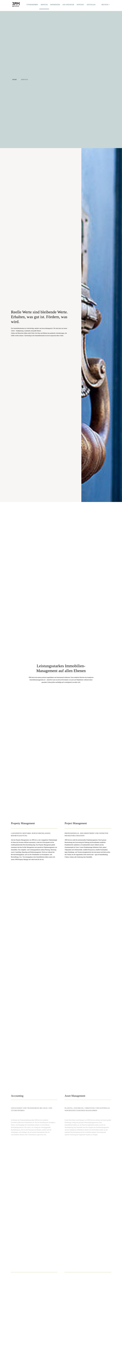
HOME (14, 79)
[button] (105, 4)
